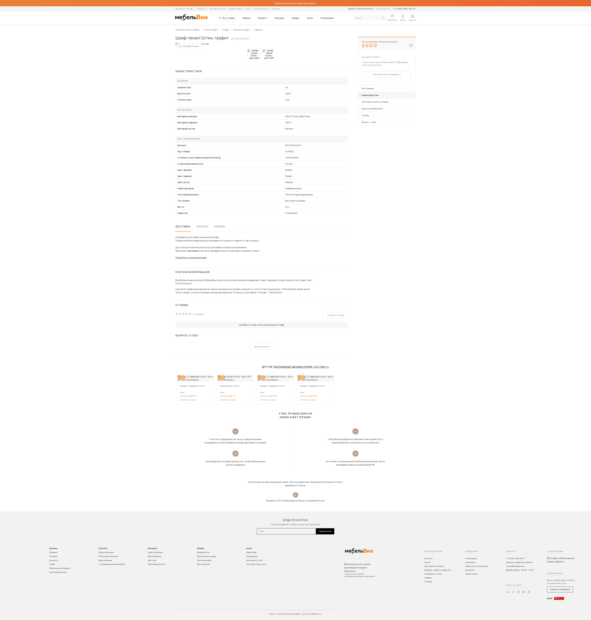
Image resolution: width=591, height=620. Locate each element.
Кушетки (53, 560)
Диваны (246, 17)
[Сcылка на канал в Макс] (518, 592)
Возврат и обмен (236, 8)
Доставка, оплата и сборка (375, 101)
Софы (52, 564)
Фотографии (368, 88)
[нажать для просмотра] (254, 54)
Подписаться (325, 531)
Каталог (428, 558)
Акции (248, 8)
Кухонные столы (254, 560)
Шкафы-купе (203, 552)
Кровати (262, 17)
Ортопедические (57, 572)
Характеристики (370, 95)
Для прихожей (204, 560)
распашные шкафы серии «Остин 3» (301, 367)
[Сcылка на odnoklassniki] (513, 592)
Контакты (276, 8)
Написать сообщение (560, 589)
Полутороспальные (108, 556)
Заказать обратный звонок (360, 8)
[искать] (383, 18)
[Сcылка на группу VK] (508, 592)
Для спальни (203, 564)
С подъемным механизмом (111, 564)
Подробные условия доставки (191, 257)
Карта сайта (471, 573)
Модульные (252, 556)
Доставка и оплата (218, 8)
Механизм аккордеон (59, 568)
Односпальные (106, 552)
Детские (152, 560)
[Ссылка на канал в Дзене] (523, 592)
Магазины (470, 562)
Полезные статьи (261, 8)
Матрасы (279, 17)
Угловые (53, 556)
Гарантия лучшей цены (476, 566)
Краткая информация (372, 108)
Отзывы (365, 115)
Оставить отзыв (335, 315)
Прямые (53, 552)
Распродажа (327, 17)
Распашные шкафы (206, 556)
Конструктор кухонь (256, 564)
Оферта (428, 577)
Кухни (310, 17)
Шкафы (295, 17)
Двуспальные (105, 560)
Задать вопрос (261, 346)
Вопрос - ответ (369, 122)
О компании (202, 8)
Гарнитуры (251, 552)
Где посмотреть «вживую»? (387, 74)
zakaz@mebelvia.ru (515, 566)
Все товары (228, 17)
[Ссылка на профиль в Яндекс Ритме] (529, 592)
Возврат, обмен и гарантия (437, 570)
